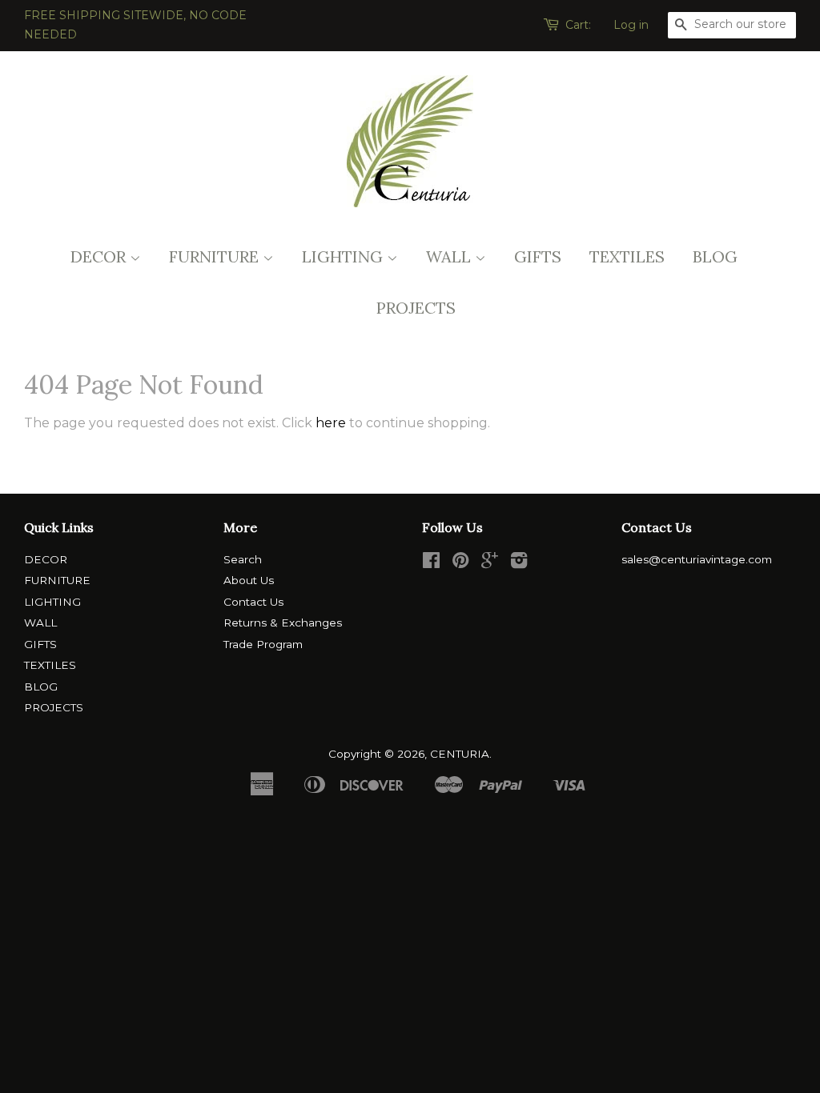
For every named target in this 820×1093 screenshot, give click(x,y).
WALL (450, 256)
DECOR (100, 256)
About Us (248, 580)
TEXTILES (627, 256)
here (331, 422)
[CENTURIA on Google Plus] (489, 563)
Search (242, 559)
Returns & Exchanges (282, 622)
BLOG (715, 256)
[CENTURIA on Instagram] (519, 563)
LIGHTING (344, 256)
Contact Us (253, 601)
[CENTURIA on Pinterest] (460, 563)
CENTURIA (459, 753)
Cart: (578, 25)
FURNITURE (216, 256)
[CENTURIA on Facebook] (431, 563)
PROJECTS (416, 308)
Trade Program (263, 644)
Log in (631, 25)
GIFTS (537, 256)
